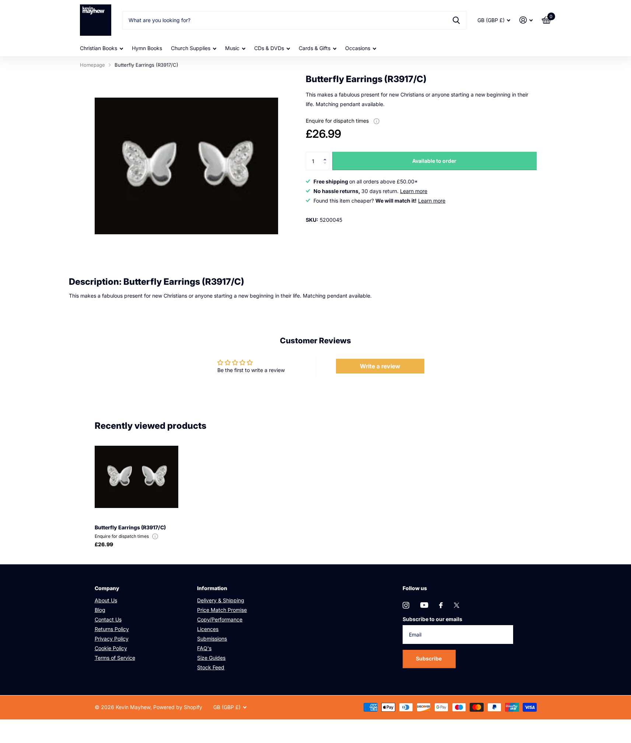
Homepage (92, 65)
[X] (456, 605)
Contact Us (108, 619)
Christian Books (98, 48)
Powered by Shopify (177, 707)
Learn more (413, 191)
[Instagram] (406, 605)
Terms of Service (115, 658)
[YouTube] (424, 605)
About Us (106, 600)
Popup (376, 121)
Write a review (380, 366)
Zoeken (456, 20)
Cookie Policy (111, 648)
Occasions (357, 48)
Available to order (434, 161)
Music (232, 48)
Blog (100, 610)
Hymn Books (147, 48)
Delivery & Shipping (220, 600)
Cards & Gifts (314, 48)
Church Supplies (190, 48)
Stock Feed (210, 667)
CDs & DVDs (269, 48)
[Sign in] (526, 20)
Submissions (212, 638)
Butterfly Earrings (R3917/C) (130, 527)
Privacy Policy (112, 638)
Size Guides (211, 658)
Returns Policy (112, 629)
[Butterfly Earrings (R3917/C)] (136, 477)
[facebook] (441, 605)
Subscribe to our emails (432, 619)
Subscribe (429, 658)
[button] (326, 154)
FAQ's (204, 648)
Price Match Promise (222, 610)
